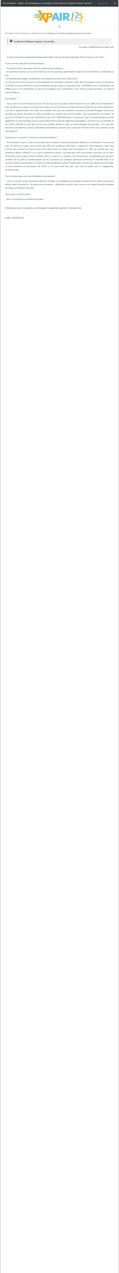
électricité (72, 78)
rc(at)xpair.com (74, 208)
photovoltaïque (37, 57)
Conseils (9, 33)
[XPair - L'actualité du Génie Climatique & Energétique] (58, 16)
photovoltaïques (55, 68)
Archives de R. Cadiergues (44, 33)
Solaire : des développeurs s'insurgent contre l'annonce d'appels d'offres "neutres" (55, 3)
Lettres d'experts (22, 33)
